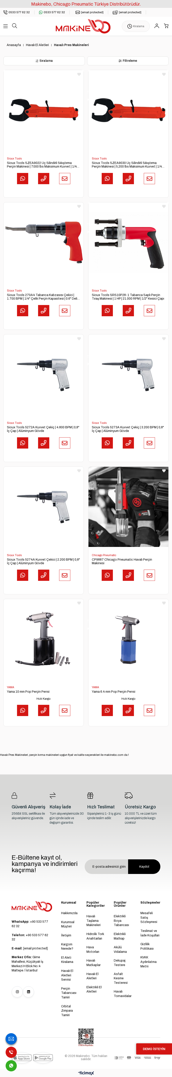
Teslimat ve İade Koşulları (149, 933)
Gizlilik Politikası (147, 946)
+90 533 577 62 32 (30, 924)
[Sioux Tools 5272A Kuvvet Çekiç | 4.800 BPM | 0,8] (44, 374)
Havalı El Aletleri (92, 976)
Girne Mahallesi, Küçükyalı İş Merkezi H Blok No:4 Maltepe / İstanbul (27, 963)
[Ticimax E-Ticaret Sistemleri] (86, 1073)
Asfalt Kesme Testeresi (121, 978)
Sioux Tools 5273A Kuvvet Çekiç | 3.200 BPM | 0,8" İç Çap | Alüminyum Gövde (128, 429)
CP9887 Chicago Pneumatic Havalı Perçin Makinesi (122, 561)
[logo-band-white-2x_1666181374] (137, 1057)
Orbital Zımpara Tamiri (67, 1011)
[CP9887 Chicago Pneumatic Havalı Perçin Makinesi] (128, 507)
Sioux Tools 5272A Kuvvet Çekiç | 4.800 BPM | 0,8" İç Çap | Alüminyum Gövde (43, 429)
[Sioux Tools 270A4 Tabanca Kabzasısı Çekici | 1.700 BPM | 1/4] (44, 242)
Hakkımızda (69, 913)
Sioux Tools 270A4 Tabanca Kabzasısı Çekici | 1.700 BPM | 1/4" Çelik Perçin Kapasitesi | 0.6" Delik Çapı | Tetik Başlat (43, 297)
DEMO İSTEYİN (154, 1049)
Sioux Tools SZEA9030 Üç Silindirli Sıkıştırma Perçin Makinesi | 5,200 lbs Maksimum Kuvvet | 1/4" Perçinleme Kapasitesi (127, 164)
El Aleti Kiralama (67, 960)
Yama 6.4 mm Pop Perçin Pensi (113, 691)
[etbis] (86, 1037)
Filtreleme (130, 60)
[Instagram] (17, 991)
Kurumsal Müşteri (67, 924)
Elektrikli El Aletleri (94, 989)
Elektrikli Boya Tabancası (121, 921)
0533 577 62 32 (54, 12)
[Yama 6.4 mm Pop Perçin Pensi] (128, 639)
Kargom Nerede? (67, 947)
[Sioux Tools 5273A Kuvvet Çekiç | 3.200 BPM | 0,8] (128, 374)
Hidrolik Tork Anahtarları (95, 936)
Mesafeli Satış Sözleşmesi (148, 917)
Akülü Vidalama (120, 949)
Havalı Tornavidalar (122, 994)
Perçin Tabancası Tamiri (68, 993)
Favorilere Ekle (79, 74)
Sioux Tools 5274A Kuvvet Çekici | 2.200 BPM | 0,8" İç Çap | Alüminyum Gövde (43, 561)
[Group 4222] (32, 906)
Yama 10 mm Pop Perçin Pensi (28, 691)
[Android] (43, 1057)
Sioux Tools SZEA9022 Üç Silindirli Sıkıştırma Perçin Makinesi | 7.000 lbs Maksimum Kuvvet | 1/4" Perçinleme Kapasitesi (42, 164)
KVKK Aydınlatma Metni (148, 962)
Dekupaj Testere (119, 963)
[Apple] (22, 1057)
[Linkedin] (28, 991)
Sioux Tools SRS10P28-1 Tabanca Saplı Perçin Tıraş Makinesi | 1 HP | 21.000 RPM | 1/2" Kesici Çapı (128, 296)
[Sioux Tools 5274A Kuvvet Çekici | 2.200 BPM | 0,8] (44, 507)
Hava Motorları (92, 949)
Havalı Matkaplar (93, 963)
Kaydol (144, 866)
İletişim (66, 935)
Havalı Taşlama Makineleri (93, 921)
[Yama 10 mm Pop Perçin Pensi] (44, 639)
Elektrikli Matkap (120, 936)
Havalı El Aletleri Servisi (67, 975)
